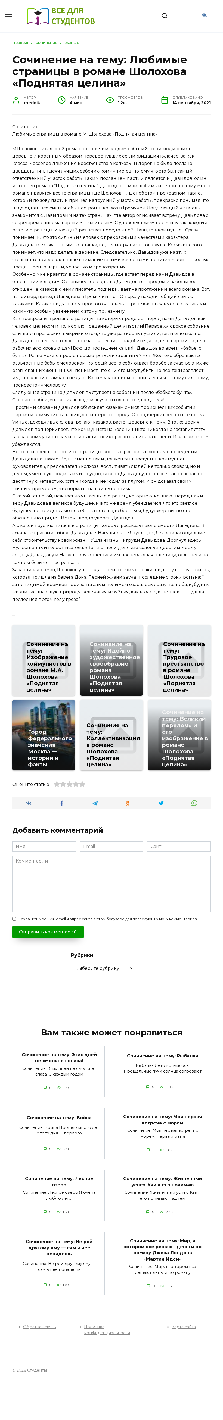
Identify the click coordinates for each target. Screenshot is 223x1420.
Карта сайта (184, 1326)
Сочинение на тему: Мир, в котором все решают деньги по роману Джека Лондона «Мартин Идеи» (162, 1249)
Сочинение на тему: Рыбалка (162, 1055)
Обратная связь (39, 1326)
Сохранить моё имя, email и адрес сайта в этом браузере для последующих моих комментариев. (108, 919)
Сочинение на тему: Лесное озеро (59, 1181)
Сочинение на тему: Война (59, 1117)
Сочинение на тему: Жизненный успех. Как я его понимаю (162, 1181)
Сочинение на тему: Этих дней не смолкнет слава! (59, 1057)
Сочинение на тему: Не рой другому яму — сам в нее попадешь (59, 1247)
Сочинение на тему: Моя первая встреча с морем (162, 1119)
